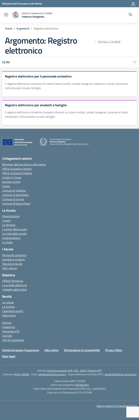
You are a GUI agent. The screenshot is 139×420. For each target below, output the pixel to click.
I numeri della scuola (14, 229)
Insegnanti (8, 327)
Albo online (9, 315)
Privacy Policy (113, 350)
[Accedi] (133, 4)
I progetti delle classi (14, 289)
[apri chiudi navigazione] (6, 15)
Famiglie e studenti (13, 259)
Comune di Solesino (14, 190)
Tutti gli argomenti (13, 340)
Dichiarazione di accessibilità (82, 350)
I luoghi (6, 220)
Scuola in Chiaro (11, 177)
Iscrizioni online (11, 182)
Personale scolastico (14, 255)
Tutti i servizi (9, 268)
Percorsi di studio (12, 264)
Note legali (8, 356)
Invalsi (6, 186)
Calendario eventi (12, 311)
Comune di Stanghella (15, 195)
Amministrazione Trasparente (20, 350)
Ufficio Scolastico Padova (17, 173)
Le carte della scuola (14, 233)
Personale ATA (11, 331)
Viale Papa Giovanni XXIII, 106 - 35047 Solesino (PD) (74, 370)
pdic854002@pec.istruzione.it (120, 374)
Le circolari (8, 306)
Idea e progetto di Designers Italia (117, 406)
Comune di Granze (13, 199)
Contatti (7, 335)
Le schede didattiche (14, 285)
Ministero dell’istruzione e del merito (24, 164)
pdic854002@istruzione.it (52, 374)
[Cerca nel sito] (130, 15)
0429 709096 (21, 374)
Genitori (7, 322)
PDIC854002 (82, 385)
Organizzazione (11, 238)
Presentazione (10, 216)
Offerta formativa (12, 281)
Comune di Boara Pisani (16, 203)
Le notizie (8, 302)
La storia (7, 242)
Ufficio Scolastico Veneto (17, 169)
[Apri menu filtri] (134, 62)
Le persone (8, 225)
